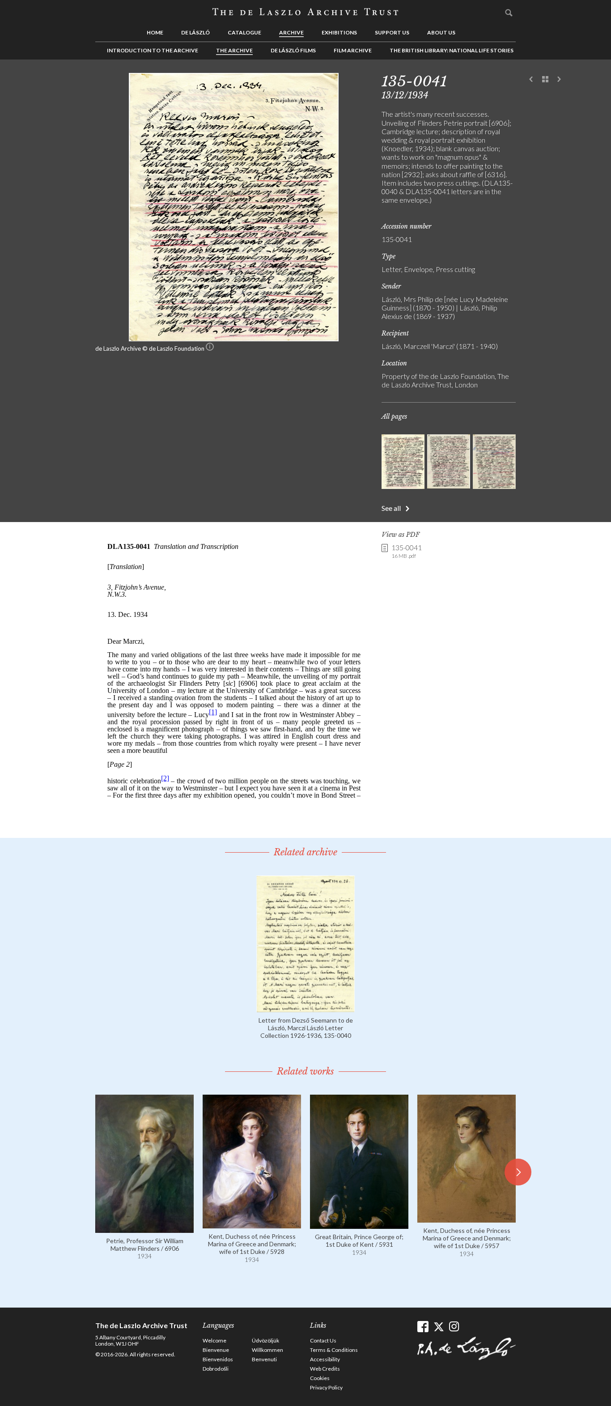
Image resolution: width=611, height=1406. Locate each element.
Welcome (214, 1340)
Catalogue (244, 32)
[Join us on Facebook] (423, 1326)
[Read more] (305, 1008)
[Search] (509, 12)
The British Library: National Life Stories (451, 50)
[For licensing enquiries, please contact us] (210, 348)
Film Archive (353, 50)
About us (441, 32)
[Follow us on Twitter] (438, 1326)
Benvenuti (264, 1359)
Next (559, 79)
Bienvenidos (218, 1359)
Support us (392, 32)
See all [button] (391, 508)
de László (195, 32)
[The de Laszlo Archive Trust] (305, 12)
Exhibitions (339, 32)
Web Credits (325, 1368)
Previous (531, 79)
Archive (291, 32)
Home (155, 32)
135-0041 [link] (406, 551)
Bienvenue (216, 1350)
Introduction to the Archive (152, 50)
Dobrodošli (216, 1368)
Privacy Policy (326, 1387)
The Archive (234, 50)
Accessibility (325, 1359)
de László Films (293, 50)
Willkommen (267, 1350)
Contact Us (323, 1340)
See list (545, 79)
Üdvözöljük (265, 1340)
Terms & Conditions (334, 1350)
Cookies (320, 1378)
